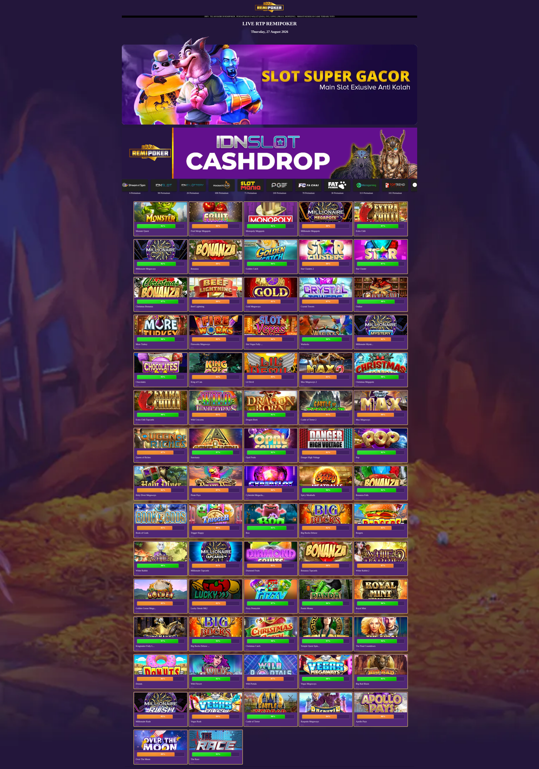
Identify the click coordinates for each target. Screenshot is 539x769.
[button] (414, 184)
